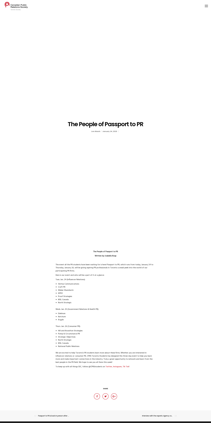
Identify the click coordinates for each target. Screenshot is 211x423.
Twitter (109, 366)
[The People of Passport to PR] (97, 396)
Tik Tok (126, 366)
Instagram (117, 366)
